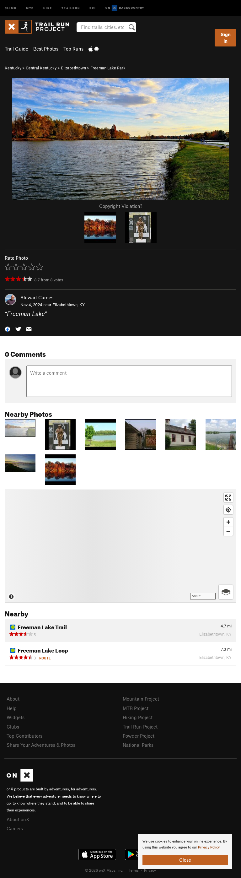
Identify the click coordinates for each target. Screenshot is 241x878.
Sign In (226, 37)
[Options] (226, 592)
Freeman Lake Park (108, 67)
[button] (7, 328)
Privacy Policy (209, 847)
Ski (92, 8)
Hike (47, 8)
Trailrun (71, 8)
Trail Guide (16, 48)
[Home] (40, 27)
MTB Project (135, 708)
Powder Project (138, 736)
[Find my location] (228, 509)
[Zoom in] (228, 522)
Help (12, 708)
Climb (11, 8)
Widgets (15, 717)
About (13, 699)
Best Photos (45, 48)
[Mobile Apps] (93, 48)
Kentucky (13, 67)
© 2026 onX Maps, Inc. (104, 870)
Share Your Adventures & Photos (41, 745)
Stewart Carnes (36, 297)
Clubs (13, 726)
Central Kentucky (41, 67)
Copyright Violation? (120, 206)
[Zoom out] (228, 531)
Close (185, 860)
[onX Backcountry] (125, 8)
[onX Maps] (20, 780)
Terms (134, 870)
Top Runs (73, 48)
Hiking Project (138, 717)
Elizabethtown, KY (68, 304)
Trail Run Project (140, 726)
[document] (185, 851)
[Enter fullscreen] (228, 497)
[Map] (120, 546)
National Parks (138, 745)
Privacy (150, 870)
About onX (18, 819)
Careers (15, 828)
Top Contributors (24, 736)
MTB (30, 8)
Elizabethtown (73, 67)
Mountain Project (141, 699)
